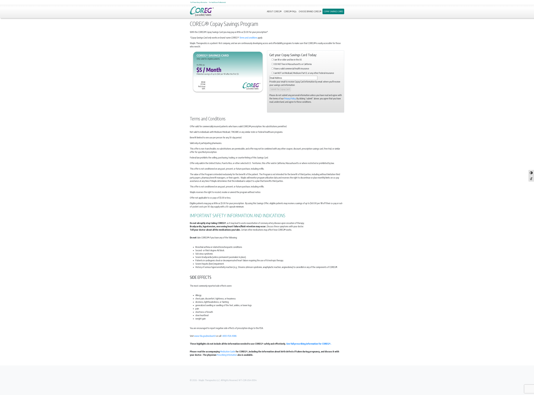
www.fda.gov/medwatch (205, 336)
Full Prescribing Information (198, 2)
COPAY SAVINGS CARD (333, 11)
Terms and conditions (248, 37)
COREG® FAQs (290, 11)
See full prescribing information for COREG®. (308, 343)
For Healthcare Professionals (217, 2)
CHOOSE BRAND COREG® (310, 11)
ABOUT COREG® (274, 11)
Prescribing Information (227, 354)
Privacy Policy (290, 98)
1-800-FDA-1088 (229, 336)
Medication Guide (227, 351)
